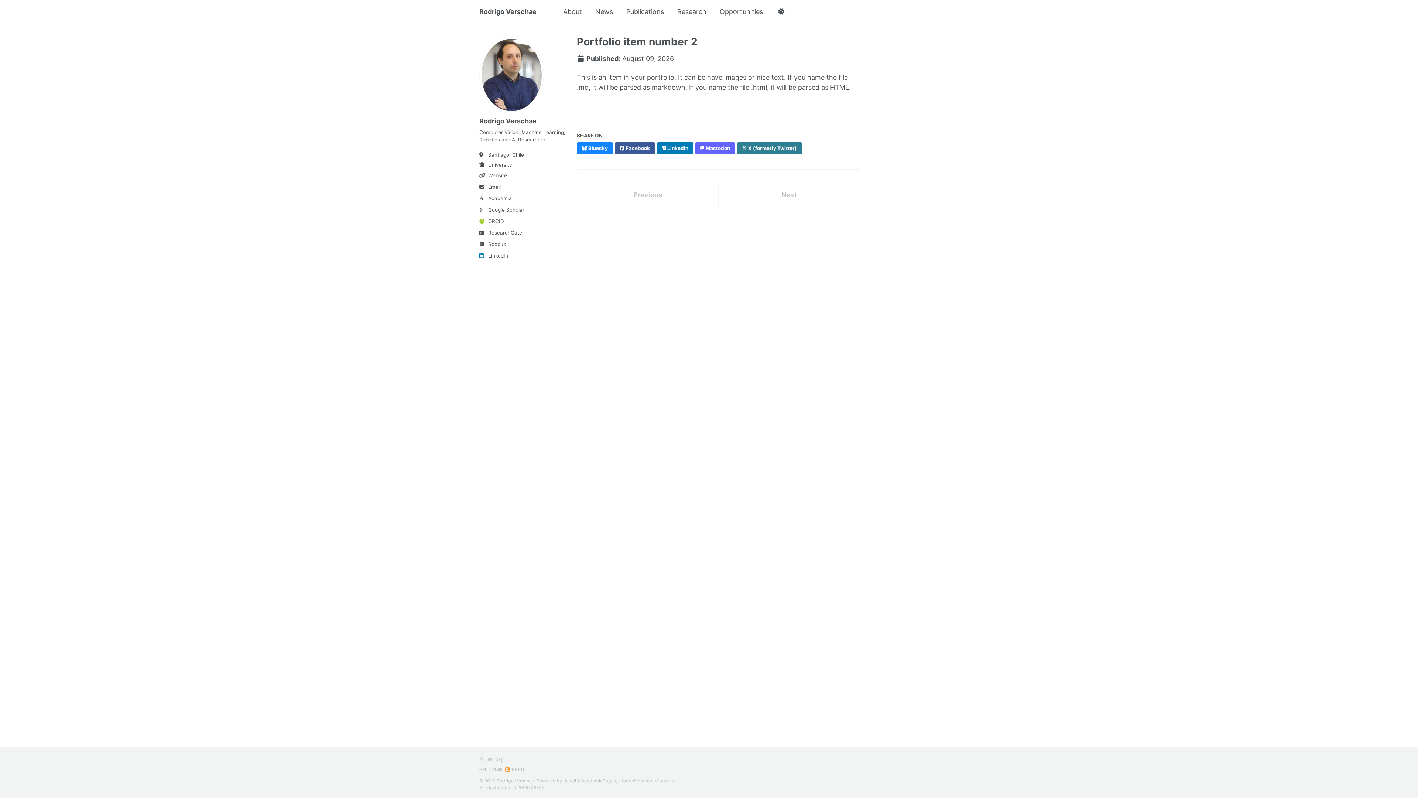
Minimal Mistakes (655, 781)
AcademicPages (598, 781)
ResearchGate (505, 233)
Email (494, 187)
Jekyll (570, 781)
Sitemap (492, 759)
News (604, 12)
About (572, 12)
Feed (517, 770)
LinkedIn (498, 256)
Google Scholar (506, 210)
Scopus (497, 244)
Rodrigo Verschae (508, 12)
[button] (780, 11)
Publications (645, 12)
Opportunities (741, 12)
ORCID (496, 221)
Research (691, 12)
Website (497, 175)
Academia (500, 198)
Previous (647, 195)
